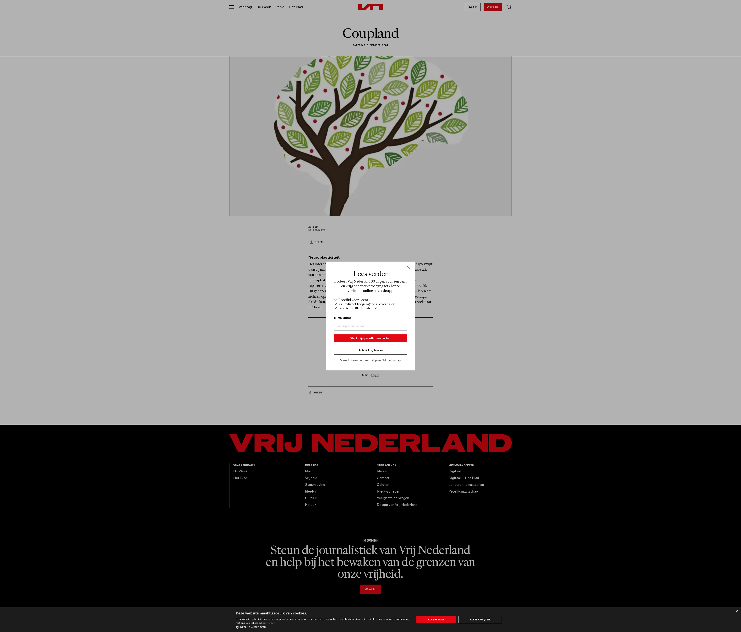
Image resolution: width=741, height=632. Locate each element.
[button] (323, 627)
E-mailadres (342, 318)
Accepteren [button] (436, 619)
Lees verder (268, 622)
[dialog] (370, 619)
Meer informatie (351, 360)
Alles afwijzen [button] (480, 619)
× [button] (736, 611)
